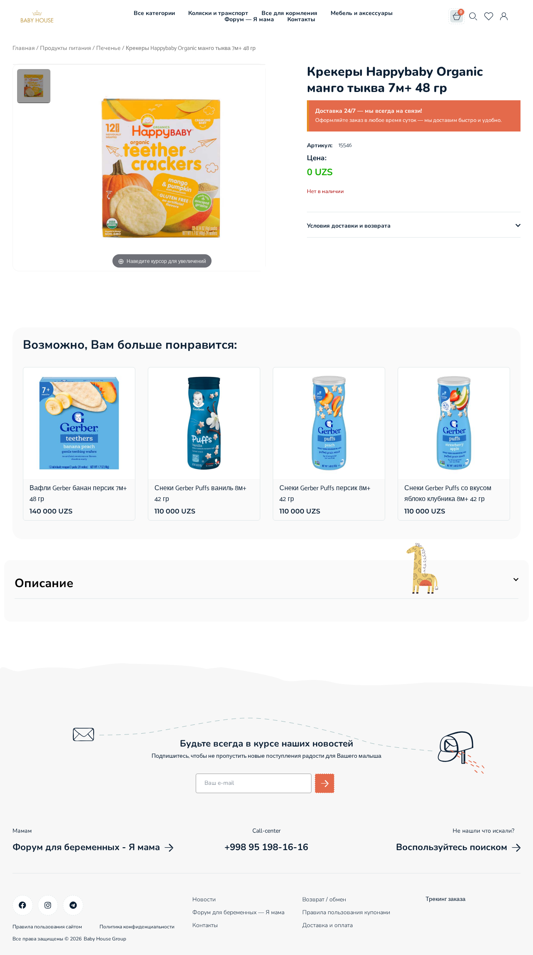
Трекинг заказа (446, 899)
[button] (414, 226)
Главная (23, 48)
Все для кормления (289, 13)
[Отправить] (324, 783)
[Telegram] (73, 905)
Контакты (301, 19)
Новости (204, 899)
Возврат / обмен (324, 899)
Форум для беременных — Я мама (238, 912)
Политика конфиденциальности (137, 927)
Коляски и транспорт (218, 13)
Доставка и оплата (327, 925)
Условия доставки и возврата (349, 226)
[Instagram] (48, 905)
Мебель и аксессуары (362, 13)
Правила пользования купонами (346, 912)
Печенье (108, 48)
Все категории (154, 13)
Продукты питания (65, 48)
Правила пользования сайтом (47, 927)
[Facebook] (22, 905)
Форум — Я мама (249, 19)
